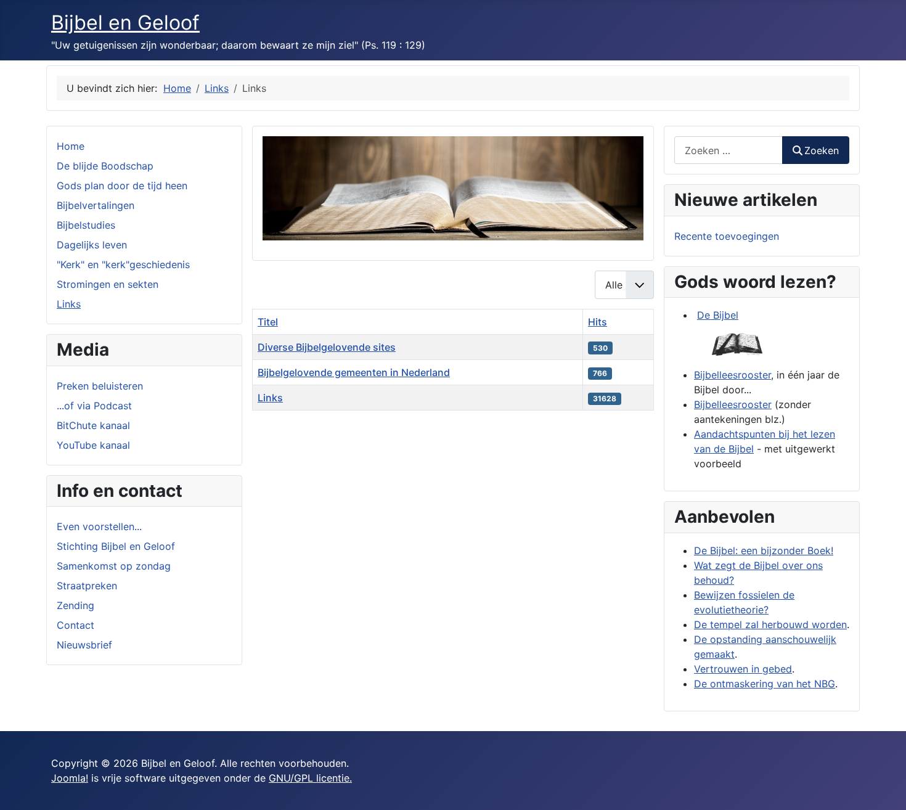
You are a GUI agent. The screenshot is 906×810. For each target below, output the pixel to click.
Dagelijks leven (92, 245)
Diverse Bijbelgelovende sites (327, 347)
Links (69, 304)
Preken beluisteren (100, 386)
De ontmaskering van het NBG (764, 683)
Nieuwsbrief (84, 645)
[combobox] (728, 150)
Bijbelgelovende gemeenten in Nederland (354, 372)
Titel (268, 322)
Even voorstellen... (99, 526)
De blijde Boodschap (105, 166)
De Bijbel (717, 315)
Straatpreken (87, 585)
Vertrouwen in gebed (743, 669)
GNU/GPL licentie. (310, 778)
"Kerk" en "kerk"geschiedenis (123, 264)
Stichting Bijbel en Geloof (116, 546)
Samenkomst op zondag (114, 566)
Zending (75, 605)
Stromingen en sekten (107, 284)
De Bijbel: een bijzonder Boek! (763, 550)
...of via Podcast (94, 405)
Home (70, 146)
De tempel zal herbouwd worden (770, 624)
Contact (75, 625)
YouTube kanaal (93, 445)
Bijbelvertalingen (95, 205)
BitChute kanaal (93, 425)
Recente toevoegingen (726, 236)
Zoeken (821, 150)
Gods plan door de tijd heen (122, 185)
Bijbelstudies (86, 225)
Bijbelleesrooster (732, 375)
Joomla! (69, 778)
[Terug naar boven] (884, 787)
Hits (597, 322)
